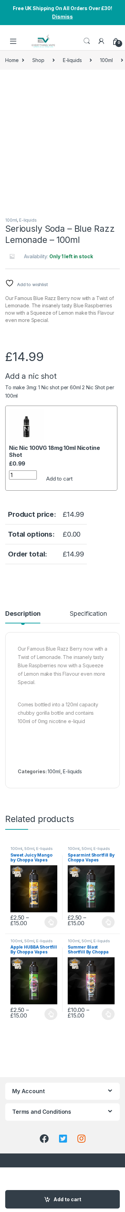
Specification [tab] (88, 614)
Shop (38, 60)
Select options (49, 922)
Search (87, 41)
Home (11, 60)
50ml (29, 848)
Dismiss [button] (62, 17)
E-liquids (72, 60)
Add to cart (59, 478)
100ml (106, 60)
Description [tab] (22, 614)
